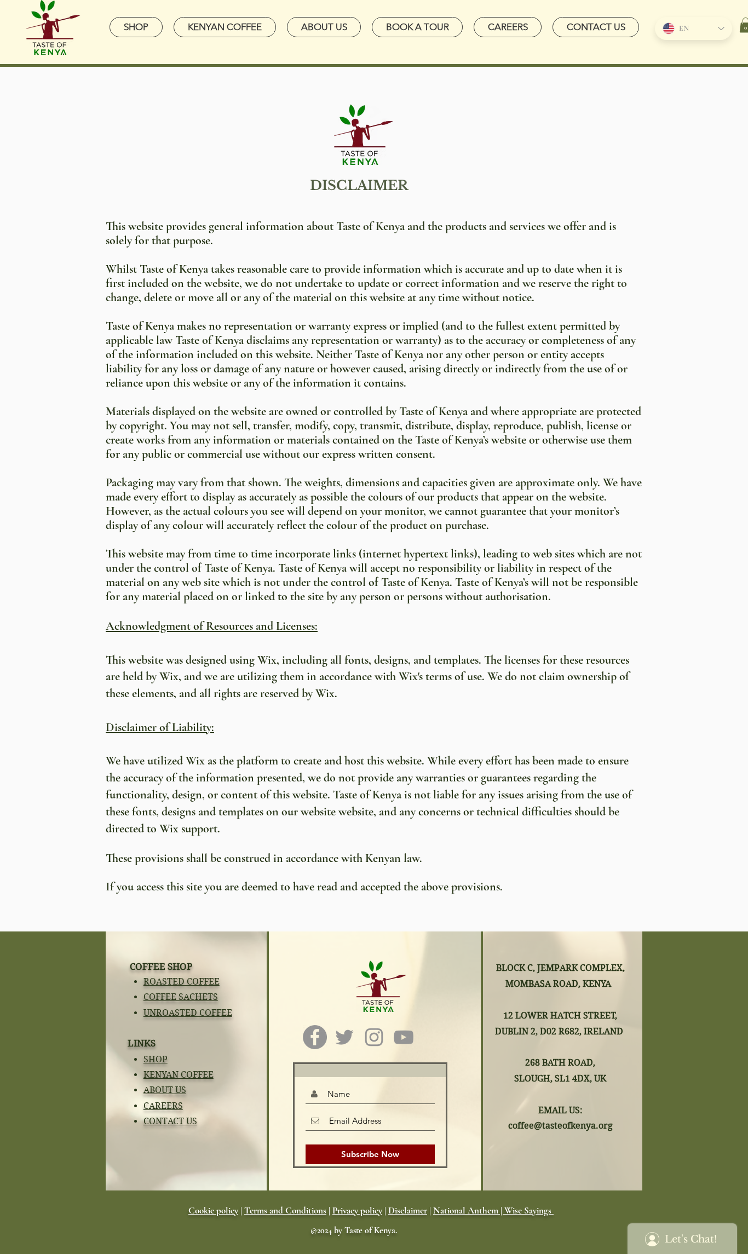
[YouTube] (404, 1037)
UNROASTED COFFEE (187, 1013)
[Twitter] (344, 1037)
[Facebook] (315, 1037)
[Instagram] (374, 1037)
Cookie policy (213, 1210)
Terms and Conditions (285, 1210)
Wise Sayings (529, 1210)
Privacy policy (357, 1210)
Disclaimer (407, 1210)
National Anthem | (468, 1210)
